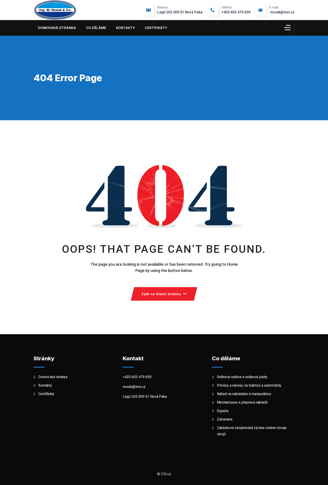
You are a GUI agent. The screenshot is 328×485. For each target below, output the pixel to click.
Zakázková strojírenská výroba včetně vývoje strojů (251, 431)
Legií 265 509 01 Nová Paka (179, 12)
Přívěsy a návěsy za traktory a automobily (250, 385)
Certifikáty (156, 28)
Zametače (225, 419)
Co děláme (96, 28)
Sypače (223, 411)
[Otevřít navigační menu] (287, 27)
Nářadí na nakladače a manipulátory (244, 394)
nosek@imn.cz (282, 10)
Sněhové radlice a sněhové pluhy (242, 377)
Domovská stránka (57, 28)
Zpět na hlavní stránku (161, 294)
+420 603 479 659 (235, 10)
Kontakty (125, 28)
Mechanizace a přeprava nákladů (242, 402)
